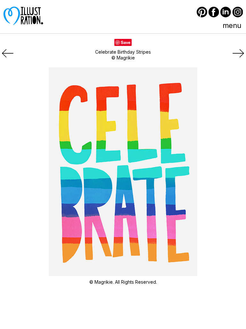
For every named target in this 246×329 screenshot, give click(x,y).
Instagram (237, 12)
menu (232, 25)
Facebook (214, 12)
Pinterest (202, 12)
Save (125, 42)
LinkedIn (225, 12)
